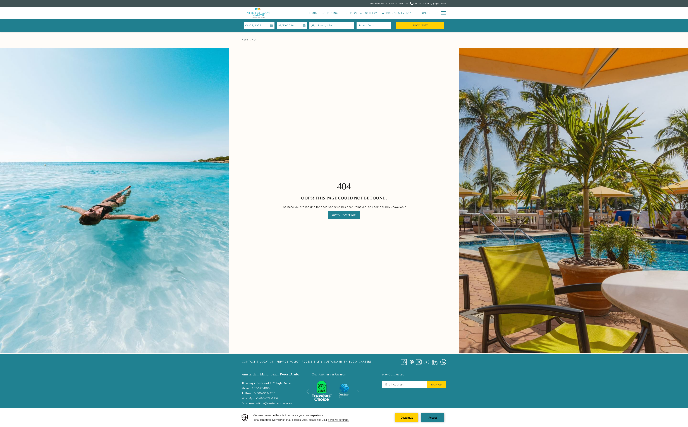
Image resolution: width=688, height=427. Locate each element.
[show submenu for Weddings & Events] (415, 13)
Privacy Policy (288, 361)
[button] (259, 25)
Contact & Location (258, 361)
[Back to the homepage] (258, 13)
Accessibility (312, 361)
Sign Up (436, 384)
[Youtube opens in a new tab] (426, 360)
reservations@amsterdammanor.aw (271, 403)
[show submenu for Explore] (436, 13)
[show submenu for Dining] (342, 13)
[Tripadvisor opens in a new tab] (411, 360)
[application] (344, 417)
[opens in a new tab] (321, 390)
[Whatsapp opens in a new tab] (443, 360)
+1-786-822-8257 (267, 398)
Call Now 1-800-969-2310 (426, 3)
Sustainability (335, 361)
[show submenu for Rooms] (323, 13)
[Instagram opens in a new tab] (419, 360)
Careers (365, 361)
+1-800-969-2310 (263, 393)
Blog (353, 361)
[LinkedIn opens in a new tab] (435, 360)
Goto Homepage (344, 215)
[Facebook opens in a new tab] (404, 360)
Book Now (428, 25)
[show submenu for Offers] (361, 13)
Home (245, 39)
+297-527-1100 (260, 388)
